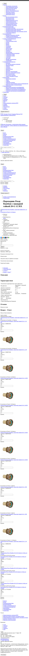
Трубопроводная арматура (9, 61)
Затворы (8, 66)
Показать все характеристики (10, 235)
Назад (5, 3)
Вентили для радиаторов (11, 71)
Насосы (5, 4)
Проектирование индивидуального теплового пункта (15, 617)
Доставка (5, 97)
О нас (4, 95)
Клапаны (8, 63)
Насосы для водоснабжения (12, 10)
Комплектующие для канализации (14, 84)
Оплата (5, 98)
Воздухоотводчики (10, 73)
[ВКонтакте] (1, 237)
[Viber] (7, 237)
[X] (5, 237)
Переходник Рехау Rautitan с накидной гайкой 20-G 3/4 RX (14, 432)
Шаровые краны (9, 65)
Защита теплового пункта (12, 76)
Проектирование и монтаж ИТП (10, 103)
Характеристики (7, 269)
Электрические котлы (11, 21)
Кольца (7, 43)
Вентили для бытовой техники (13, 72)
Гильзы (7, 42)
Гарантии (5, 99)
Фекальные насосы (10, 14)
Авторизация (9, 120)
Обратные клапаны (10, 82)
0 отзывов (5, 215)
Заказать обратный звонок (7, 160)
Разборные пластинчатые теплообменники (16, 89)
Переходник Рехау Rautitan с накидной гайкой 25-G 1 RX (14, 487)
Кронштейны (9, 52)
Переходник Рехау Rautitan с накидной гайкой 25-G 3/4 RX (14, 459)
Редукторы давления (10, 75)
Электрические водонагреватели (13, 37)
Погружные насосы (10, 9)
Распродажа (6, 92)
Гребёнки (8, 50)
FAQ (4, 101)
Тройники (8, 47)
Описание (5, 267)
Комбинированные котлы (12, 20)
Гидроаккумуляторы (10, 27)
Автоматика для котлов (11, 25)
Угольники (8, 46)
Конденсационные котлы (12, 17)
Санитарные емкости (11, 32)
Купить (2, 246)
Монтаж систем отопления (9, 620)
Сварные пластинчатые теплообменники (15, 90)
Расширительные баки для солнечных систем (16, 31)
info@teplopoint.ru (5, 639)
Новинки (5, 105)
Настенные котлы (10, 18)
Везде (4, 132)
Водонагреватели (7, 33)
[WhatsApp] (8, 237)
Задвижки (8, 67)
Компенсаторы (9, 69)
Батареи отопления (7, 141)
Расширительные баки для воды (13, 30)
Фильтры (8, 70)
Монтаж (5, 100)
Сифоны (8, 81)
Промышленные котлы (11, 24)
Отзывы (5, 104)
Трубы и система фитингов (9, 38)
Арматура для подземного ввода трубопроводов (17, 83)
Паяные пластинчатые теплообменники (15, 88)
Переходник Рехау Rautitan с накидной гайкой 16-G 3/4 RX (14, 405)
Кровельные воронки (11, 78)
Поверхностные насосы (11, 8)
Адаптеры (8, 57)
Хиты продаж (6, 106)
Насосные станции (10, 12)
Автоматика (9, 60)
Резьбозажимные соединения (12, 53)
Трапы (7, 80)
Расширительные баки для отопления (14, 29)
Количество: (3, 241)
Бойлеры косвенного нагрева (12, 35)
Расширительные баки (8, 26)
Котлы (4, 15)
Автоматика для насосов (11, 6)
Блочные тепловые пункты (9, 618)
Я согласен (3, 654)
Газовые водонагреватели (12, 36)
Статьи (4, 108)
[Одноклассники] (2, 237)
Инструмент (9, 40)
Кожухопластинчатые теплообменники (15, 87)
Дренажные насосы (10, 13)
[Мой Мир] (4, 237)
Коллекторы (9, 49)
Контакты (5, 109)
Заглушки (8, 58)
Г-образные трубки (10, 54)
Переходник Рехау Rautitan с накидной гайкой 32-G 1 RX (14, 514)
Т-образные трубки (10, 55)
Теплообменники (7, 86)
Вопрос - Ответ (7, 272)
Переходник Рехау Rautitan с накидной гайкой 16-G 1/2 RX (14, 378)
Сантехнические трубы (11, 41)
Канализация (6, 77)
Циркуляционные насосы (12, 7)
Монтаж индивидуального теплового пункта (13, 616)
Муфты (7, 44)
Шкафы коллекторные (11, 59)
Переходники (9, 48)
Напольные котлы (10, 19)
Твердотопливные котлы (11, 23)
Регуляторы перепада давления (13, 64)
